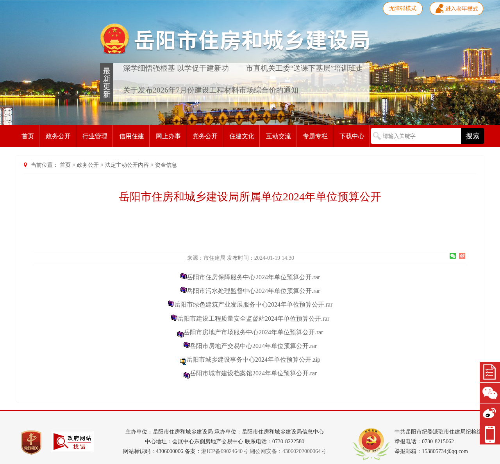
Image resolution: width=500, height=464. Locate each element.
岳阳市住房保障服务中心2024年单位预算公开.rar (253, 277)
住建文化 (241, 136)
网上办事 (168, 136)
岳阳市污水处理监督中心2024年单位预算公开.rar (253, 290)
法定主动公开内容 (127, 165)
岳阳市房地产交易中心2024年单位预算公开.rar (253, 346)
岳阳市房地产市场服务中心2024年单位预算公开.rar (253, 332)
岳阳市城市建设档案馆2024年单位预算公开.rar (253, 373)
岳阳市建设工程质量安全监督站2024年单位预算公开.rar (253, 318)
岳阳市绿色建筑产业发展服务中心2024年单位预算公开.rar (253, 304)
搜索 (473, 136)
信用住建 (131, 136)
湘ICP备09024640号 (224, 451)
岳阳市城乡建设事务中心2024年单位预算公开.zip (253, 359)
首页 (27, 136)
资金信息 (166, 165)
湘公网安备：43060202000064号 (288, 451)
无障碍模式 (402, 8)
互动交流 (278, 136)
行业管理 (94, 136)
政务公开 (58, 136)
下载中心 (351, 136)
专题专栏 (315, 136)
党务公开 (205, 136)
